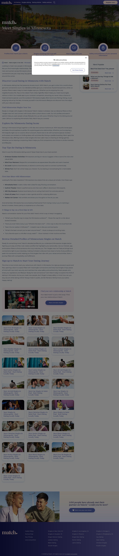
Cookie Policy (56, 65)
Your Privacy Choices (77, 70)
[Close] (86, 58)
